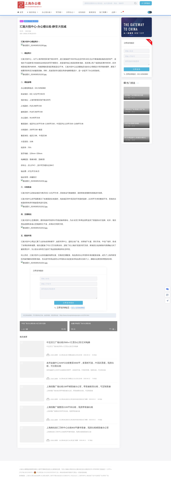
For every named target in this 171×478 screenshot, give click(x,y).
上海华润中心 (82, 475)
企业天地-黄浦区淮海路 (131, 123)
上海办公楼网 (54, 355)
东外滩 (80, 355)
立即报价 (146, 3)
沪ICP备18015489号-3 (26, 472)
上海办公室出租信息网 (33, 475)
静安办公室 (69, 399)
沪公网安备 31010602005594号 (46, 472)
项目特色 (32, 12)
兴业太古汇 (74, 475)
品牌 (113, 12)
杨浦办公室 (74, 355)
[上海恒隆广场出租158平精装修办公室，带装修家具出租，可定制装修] (32, 393)
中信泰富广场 (98, 475)
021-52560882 (78, 307)
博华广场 (106, 475)
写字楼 (58, 12)
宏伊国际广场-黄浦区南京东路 (133, 95)
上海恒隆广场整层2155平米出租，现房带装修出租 (70, 407)
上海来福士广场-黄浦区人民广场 (134, 109)
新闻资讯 (92, 12)
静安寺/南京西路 (77, 399)
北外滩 (80, 378)
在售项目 (82, 12)
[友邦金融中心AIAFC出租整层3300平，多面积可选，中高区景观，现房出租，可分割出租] (32, 369)
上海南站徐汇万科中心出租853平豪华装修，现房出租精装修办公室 (78, 427)
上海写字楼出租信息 (55, 475)
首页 (21, 12)
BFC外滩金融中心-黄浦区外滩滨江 (135, 137)
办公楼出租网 (44, 475)
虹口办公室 (74, 378)
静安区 (27, 21)
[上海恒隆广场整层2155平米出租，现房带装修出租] (32, 414)
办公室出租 (46, 12)
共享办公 (69, 12)
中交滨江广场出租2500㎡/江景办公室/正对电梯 (68, 342)
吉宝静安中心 (66, 475)
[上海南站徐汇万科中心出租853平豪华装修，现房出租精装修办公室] (32, 434)
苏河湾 (36, 21)
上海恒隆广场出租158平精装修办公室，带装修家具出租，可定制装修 (79, 386)
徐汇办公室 (69, 440)
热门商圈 (102, 12)
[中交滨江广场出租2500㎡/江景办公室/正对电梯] (32, 349)
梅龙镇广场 (90, 475)
